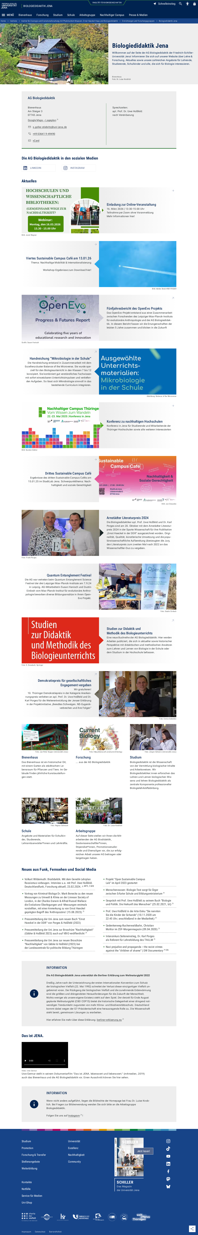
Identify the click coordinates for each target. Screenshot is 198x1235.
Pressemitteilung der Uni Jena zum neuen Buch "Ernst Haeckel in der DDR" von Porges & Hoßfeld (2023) (55, 920)
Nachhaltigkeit (76, 1154)
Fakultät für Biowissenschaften (107, 3)
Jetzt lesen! (143, 1151)
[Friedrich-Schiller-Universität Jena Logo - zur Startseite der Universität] (9, 5)
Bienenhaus (25, 15)
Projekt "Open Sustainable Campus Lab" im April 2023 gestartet (125, 881)
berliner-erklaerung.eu (110, 1019)
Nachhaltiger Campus (112, 15)
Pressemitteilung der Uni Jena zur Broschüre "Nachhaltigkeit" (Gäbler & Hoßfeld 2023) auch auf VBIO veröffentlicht (60, 931)
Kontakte (27, 1182)
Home (3, 21)
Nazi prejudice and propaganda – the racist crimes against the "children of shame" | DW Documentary (141, 948)
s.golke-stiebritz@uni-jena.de (50, 127)
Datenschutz (40, 1232)
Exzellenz (73, 1148)
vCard (36, 140)
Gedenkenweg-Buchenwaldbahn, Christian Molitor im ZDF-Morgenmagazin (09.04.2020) (140, 927)
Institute (13, 21)
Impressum (26, 1232)
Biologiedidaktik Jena (38, 6)
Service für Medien (32, 1195)
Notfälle (26, 1189)
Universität (74, 1141)
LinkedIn (35, 167)
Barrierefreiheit (55, 1232)
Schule (71, 15)
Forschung (43, 15)
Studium (57, 15)
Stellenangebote (31, 1161)
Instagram (77, 167)
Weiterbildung (29, 1168)
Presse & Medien (138, 15)
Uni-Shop (27, 1202)
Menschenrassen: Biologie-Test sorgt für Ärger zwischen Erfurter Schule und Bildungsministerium (141, 891)
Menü (10, 15)
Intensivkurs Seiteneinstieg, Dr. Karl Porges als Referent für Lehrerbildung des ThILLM (138, 938)
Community (74, 1161)
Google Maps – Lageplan (43, 120)
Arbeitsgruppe (87, 15)
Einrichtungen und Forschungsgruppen (138, 21)
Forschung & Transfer (34, 1154)
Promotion (27, 1148)
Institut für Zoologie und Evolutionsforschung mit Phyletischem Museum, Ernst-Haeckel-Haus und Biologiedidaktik (69, 21)
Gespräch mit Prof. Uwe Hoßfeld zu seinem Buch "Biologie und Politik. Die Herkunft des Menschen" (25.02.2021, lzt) (141, 902)
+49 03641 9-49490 (44, 133)
